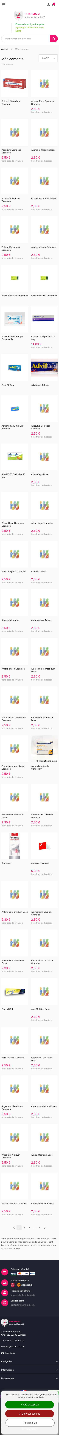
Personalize (30, 1422)
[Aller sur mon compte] (48, 4)
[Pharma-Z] (29, 16)
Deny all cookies (30, 1413)
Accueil (4, 49)
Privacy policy (29, 1428)
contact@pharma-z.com (13, 1346)
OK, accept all (30, 1404)
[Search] (54, 38)
